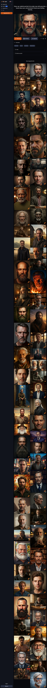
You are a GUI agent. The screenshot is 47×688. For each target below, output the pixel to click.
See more (18, 42)
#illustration (32, 45)
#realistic (26, 45)
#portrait (16, 45)
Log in (6, 683)
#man (21, 45)
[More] (41, 39)
